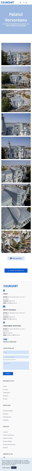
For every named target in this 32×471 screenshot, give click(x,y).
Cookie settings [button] (6, 467)
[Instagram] (21, 2)
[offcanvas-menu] (26, 2)
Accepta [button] (14, 467)
